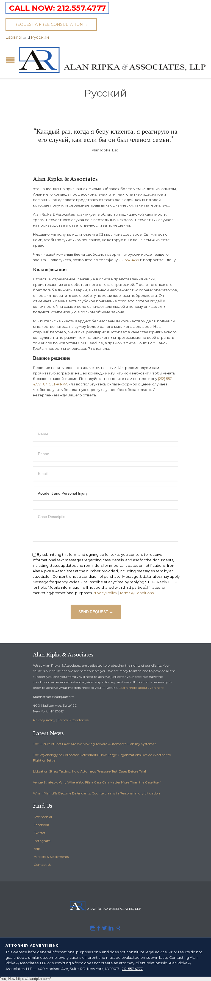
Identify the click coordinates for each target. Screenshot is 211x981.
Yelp (37, 849)
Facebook (41, 825)
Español (13, 37)
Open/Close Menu (10, 60)
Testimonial (43, 817)
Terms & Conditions (137, 593)
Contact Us (42, 864)
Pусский (40, 37)
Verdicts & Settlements (51, 857)
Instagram (42, 841)
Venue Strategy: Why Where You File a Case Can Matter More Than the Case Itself (96, 782)
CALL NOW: (57, 8)
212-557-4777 (128, 260)
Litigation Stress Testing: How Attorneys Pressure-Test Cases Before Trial (89, 771)
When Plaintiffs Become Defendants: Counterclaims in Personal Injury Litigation (96, 793)
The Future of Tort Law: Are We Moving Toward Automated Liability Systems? (94, 744)
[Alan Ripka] (112, 60)
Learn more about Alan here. (141, 688)
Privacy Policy (105, 593)
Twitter (39, 833)
